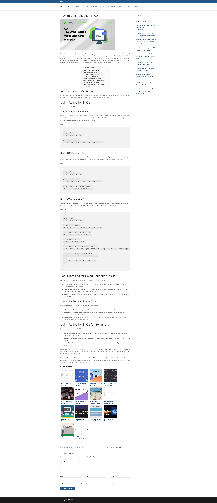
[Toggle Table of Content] (106, 68)
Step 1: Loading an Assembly (93, 74)
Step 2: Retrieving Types (92, 76)
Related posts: (89, 86)
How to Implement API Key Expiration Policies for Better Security (145, 56)
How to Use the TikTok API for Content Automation (146, 63)
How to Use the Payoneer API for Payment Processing (145, 49)
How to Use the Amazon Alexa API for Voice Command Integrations (146, 91)
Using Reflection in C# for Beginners (94, 84)
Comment (64, 461)
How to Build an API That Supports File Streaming (144, 84)
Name (62, 476)
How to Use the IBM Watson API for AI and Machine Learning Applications (146, 42)
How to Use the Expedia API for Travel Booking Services (146, 69)
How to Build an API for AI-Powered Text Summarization (145, 34)
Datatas (65, 6)
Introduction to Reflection (91, 70)
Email (87, 476)
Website (112, 476)
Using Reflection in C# (90, 72)
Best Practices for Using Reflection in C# (95, 80)
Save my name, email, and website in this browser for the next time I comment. (87, 484)
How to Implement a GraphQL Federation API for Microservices (145, 27)
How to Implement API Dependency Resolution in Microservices (144, 77)
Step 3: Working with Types (93, 78)
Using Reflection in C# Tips (91, 82)
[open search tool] (156, 6)
